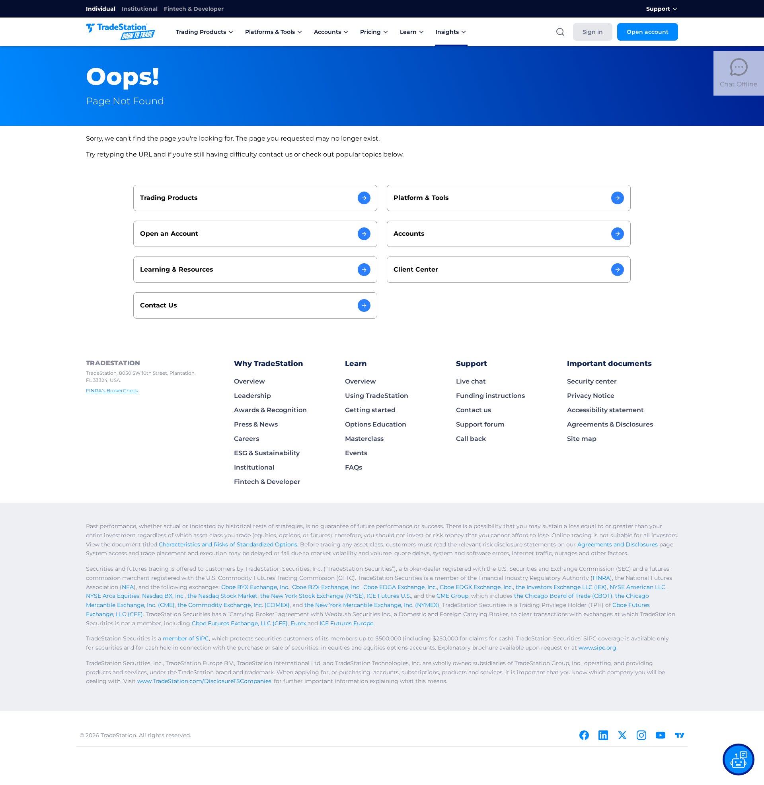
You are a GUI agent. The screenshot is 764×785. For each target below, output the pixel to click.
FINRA (601, 577)
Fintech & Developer (194, 8)
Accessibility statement (605, 410)
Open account (647, 31)
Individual (100, 8)
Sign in (593, 31)
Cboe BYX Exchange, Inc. (255, 587)
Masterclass (364, 438)
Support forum (480, 424)
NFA (128, 587)
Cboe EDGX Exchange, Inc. (476, 587)
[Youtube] (660, 735)
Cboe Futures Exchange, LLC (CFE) (240, 623)
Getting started (370, 410)
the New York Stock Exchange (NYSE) (312, 595)
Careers (246, 438)
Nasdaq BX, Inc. (163, 595)
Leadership (252, 395)
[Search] (560, 32)
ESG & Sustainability (267, 453)
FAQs (353, 467)
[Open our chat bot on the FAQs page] (738, 759)
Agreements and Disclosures (617, 544)
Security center (592, 381)
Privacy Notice (590, 395)
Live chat (471, 381)
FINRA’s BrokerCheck (112, 390)
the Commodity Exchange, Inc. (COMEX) (233, 605)
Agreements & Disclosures (610, 424)
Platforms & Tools (270, 31)
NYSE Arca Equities (112, 595)
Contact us (473, 410)
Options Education (375, 424)
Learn (408, 31)
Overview (249, 381)
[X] (622, 735)
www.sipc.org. (598, 647)
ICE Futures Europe (346, 623)
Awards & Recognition (270, 410)
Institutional (140, 8)
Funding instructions (490, 395)
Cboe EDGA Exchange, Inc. (400, 587)
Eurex (298, 623)
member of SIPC (186, 638)
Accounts (327, 31)
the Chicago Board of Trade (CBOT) (563, 595)
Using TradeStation (376, 395)
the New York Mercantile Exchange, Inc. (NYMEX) (371, 605)
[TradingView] (679, 735)
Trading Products (201, 31)
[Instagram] (641, 735)
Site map (581, 438)
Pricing (370, 31)
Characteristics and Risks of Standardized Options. (228, 544)
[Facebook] (584, 735)
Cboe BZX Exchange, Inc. (326, 587)
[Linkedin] (603, 735)
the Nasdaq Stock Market (222, 595)
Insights (447, 31)
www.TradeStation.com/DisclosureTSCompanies (204, 681)
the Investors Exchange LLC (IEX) (561, 587)
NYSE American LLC (637, 587)
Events (356, 453)
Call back (471, 438)
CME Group (452, 595)
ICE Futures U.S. (389, 595)
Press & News (256, 424)
